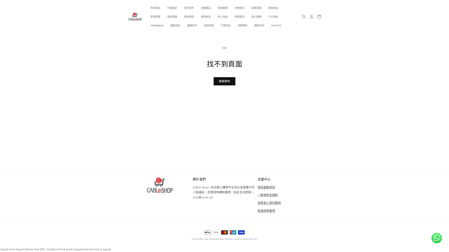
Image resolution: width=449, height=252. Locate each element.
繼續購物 (224, 81)
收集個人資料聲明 (269, 203)
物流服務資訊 (266, 187)
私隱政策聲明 (266, 211)
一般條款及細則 (268, 195)
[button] (304, 16)
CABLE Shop (204, 239)
